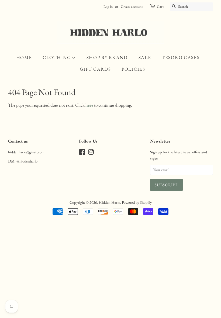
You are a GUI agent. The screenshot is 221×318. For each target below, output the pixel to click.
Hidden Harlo (109, 202)
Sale (145, 57)
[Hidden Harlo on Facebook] (82, 152)
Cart (160, 6)
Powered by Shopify (137, 202)
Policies (133, 69)
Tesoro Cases (180, 57)
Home (24, 57)
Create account (132, 6)
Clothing (57, 57)
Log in (108, 6)
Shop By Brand (107, 57)
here (89, 105)
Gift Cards (95, 69)
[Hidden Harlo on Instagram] (91, 152)
